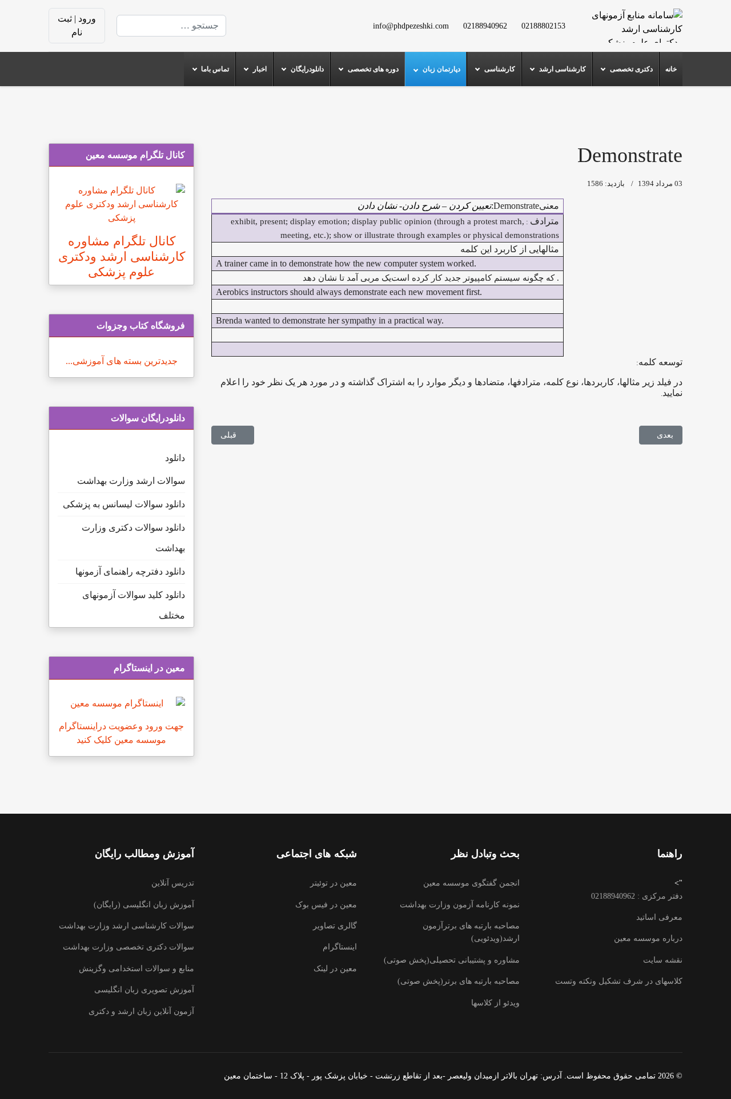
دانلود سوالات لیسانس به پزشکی (124, 504)
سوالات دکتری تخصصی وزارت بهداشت (128, 947)
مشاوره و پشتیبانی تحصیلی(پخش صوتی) (452, 960)
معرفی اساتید (659, 917)
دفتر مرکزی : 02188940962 (636, 896)
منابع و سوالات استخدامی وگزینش (136, 968)
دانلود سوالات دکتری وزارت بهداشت (133, 538)
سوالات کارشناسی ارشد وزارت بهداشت (126, 926)
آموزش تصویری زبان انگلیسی (144, 989)
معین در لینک (335, 968)
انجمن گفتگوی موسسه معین (471, 883)
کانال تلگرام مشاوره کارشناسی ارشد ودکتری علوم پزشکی (121, 256)
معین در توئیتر (333, 883)
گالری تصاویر (335, 926)
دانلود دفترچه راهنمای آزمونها (130, 571)
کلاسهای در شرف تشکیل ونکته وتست (618, 981)
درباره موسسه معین (648, 938)
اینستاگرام (340, 947)
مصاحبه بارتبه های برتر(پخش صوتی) (458, 981)
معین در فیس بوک (326, 904)
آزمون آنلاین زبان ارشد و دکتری (141, 1011)
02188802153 (543, 25)
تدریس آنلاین (172, 883)
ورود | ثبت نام (77, 25)
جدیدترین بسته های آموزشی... (122, 361)
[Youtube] (299, 18)
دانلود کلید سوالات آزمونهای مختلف (133, 605)
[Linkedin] (281, 18)
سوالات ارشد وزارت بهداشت (131, 481)
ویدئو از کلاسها (495, 1003)
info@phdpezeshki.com (411, 25)
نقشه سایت (662, 960)
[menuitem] (670, 69)
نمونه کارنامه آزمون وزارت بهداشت (460, 904)
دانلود (175, 458)
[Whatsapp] (281, 32)
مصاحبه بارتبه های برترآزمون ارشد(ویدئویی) (471, 932)
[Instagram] (299, 32)
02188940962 (485, 25)
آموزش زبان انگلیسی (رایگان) (144, 904)
